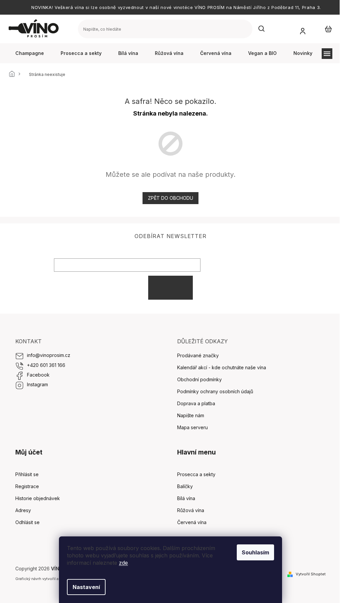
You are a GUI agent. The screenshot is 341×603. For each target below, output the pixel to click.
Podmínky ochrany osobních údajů (215, 391)
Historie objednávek (37, 498)
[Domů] (13, 74)
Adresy (23, 510)
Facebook (38, 375)
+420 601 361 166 (46, 365)
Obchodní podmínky (199, 379)
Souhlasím (255, 552)
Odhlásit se (27, 522)
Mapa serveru (192, 427)
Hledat (261, 29)
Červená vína (191, 522)
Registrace (27, 486)
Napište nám (190, 415)
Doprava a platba (196, 403)
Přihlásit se (170, 287)
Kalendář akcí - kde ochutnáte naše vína (221, 367)
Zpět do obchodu (170, 198)
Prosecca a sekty (196, 474)
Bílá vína (186, 498)
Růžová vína (190, 510)
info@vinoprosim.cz (48, 355)
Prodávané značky (198, 355)
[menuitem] (30, 53)
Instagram (37, 384)
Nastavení (86, 587)
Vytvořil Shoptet (311, 574)
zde (123, 562)
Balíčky (185, 486)
